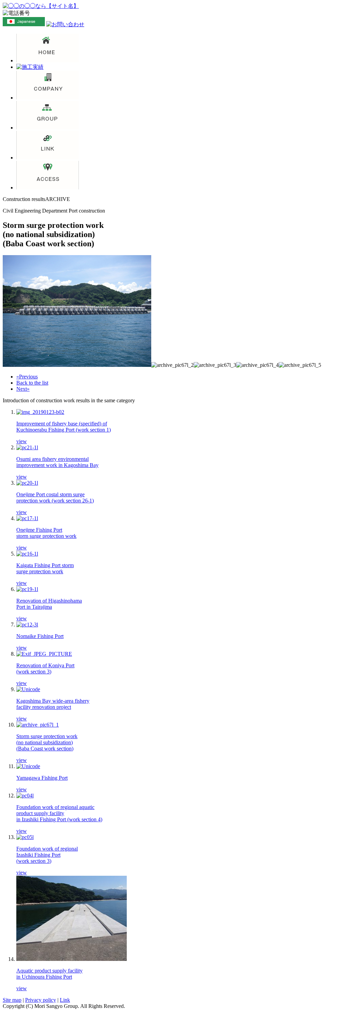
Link (65, 1000)
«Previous (27, 376)
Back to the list (32, 383)
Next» (23, 389)
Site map (12, 1000)
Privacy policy (40, 1000)
